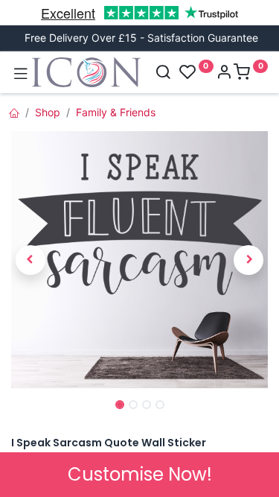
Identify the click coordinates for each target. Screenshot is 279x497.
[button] (30, 260)
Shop (47, 112)
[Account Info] (224, 73)
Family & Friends (115, 112)
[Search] (163, 73)
